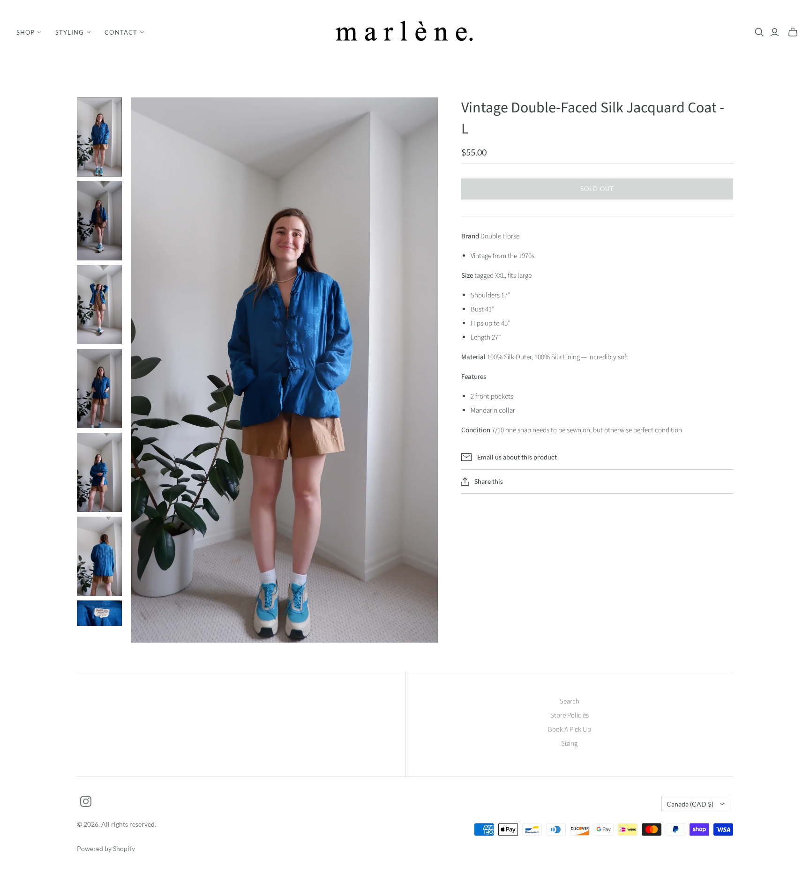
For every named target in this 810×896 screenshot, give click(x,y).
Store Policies (569, 715)
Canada (690, 804)
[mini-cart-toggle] (793, 32)
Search (569, 701)
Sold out (597, 189)
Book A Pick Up (569, 729)
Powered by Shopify (106, 848)
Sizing (569, 743)
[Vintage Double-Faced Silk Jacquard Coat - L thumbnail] (99, 137)
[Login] (775, 32)
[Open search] (759, 32)
